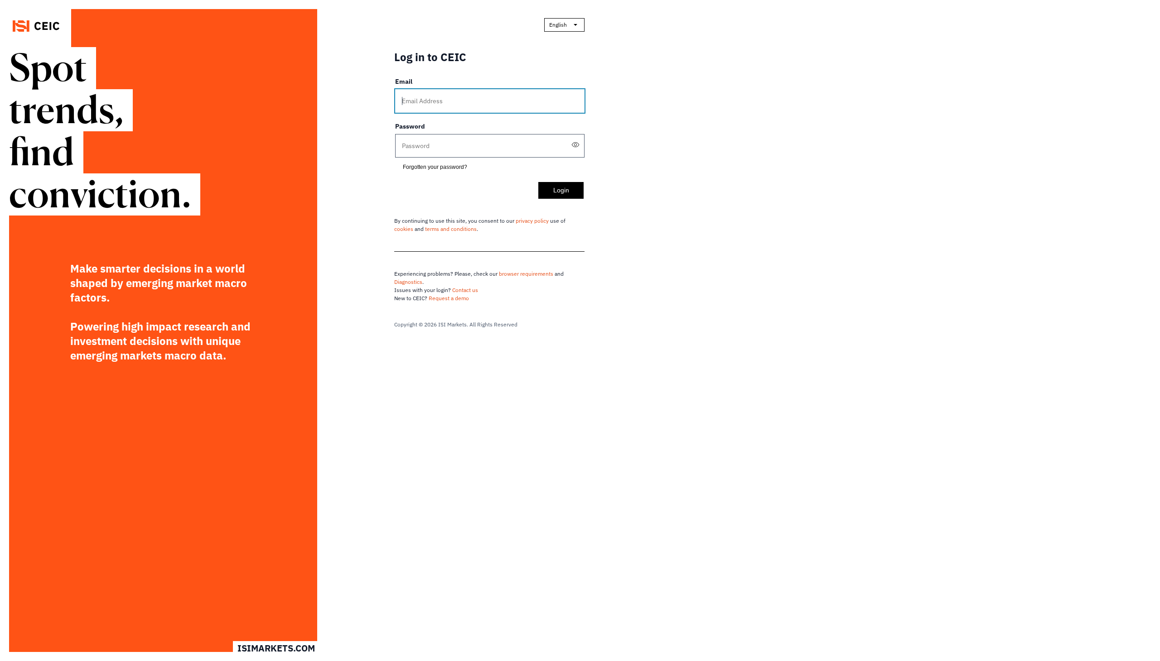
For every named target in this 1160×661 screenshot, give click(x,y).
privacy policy (532, 220)
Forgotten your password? (435, 167)
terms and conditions (451, 228)
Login (561, 190)
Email (403, 81)
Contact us (465, 290)
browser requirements (526, 273)
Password (410, 126)
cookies (403, 228)
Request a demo (449, 298)
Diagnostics (408, 281)
